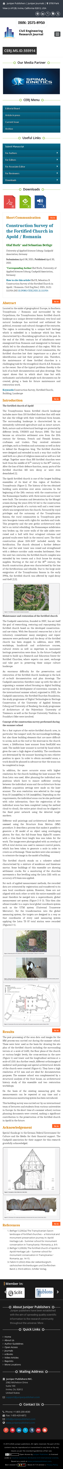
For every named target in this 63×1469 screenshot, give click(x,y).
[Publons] (46, 1290)
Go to (52, 218)
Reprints (9, 1361)
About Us (9, 1340)
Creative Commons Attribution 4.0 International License (34, 1458)
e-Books (9, 1354)
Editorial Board (12, 109)
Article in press (12, 115)
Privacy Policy (52, 1464)
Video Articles (12, 1357)
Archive (9, 129)
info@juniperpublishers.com (20, 1419)
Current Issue (12, 122)
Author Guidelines (14, 1343)
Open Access (11, 1347)
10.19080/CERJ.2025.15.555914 (33, 290)
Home (8, 1336)
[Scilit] (17, 1290)
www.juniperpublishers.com (20, 1422)
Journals (9, 1350)
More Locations (13, 1364)
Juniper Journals (36, 3)
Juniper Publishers (16, 3)
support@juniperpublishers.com (23, 1397)
